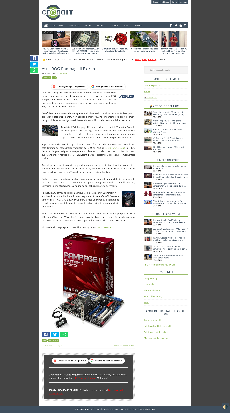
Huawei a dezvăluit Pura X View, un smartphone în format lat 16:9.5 (169, 193)
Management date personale (157, 338)
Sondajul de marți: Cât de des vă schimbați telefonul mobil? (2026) (168, 113)
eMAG (138, 59)
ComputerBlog (150, 278)
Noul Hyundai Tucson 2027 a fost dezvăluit (168, 148)
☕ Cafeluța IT (150, 97)
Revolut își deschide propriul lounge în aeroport (169, 167)
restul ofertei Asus (115, 147)
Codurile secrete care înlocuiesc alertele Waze (167, 130)
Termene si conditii (152, 320)
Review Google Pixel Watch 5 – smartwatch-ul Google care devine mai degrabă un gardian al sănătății (56, 52)
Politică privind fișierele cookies (158, 326)
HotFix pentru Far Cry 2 (52, 346)
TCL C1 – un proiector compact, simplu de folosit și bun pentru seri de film (170, 248)
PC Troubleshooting (153, 296)
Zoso (146, 302)
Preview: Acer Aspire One (124, 346)
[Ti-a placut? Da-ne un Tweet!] (34, 64)
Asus (44, 341)
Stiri (54, 78)
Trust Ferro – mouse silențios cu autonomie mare (168, 256)
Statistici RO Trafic (147, 409)
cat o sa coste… (104, 227)
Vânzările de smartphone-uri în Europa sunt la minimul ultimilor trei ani (170, 203)
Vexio (144, 59)
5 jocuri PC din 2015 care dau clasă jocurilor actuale (115, 49)
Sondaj (147, 91)
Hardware (46, 78)
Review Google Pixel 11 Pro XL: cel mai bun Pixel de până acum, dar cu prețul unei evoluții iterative (174, 52)
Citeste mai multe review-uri (161, 264)
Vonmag (152, 59)
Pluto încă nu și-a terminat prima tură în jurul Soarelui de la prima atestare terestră (170, 177)
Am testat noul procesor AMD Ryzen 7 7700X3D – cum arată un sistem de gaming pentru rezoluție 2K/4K (85, 52)
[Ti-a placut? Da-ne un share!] (34, 58)
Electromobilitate (152, 290)
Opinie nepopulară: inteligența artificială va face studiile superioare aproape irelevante (169, 123)
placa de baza (53, 341)
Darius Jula (149, 284)
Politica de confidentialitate (156, 332)
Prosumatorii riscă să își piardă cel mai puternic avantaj (144, 49)
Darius (134, 409)
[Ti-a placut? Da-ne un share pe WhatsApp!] (34, 70)
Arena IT (60, 12)
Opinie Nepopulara (152, 85)
